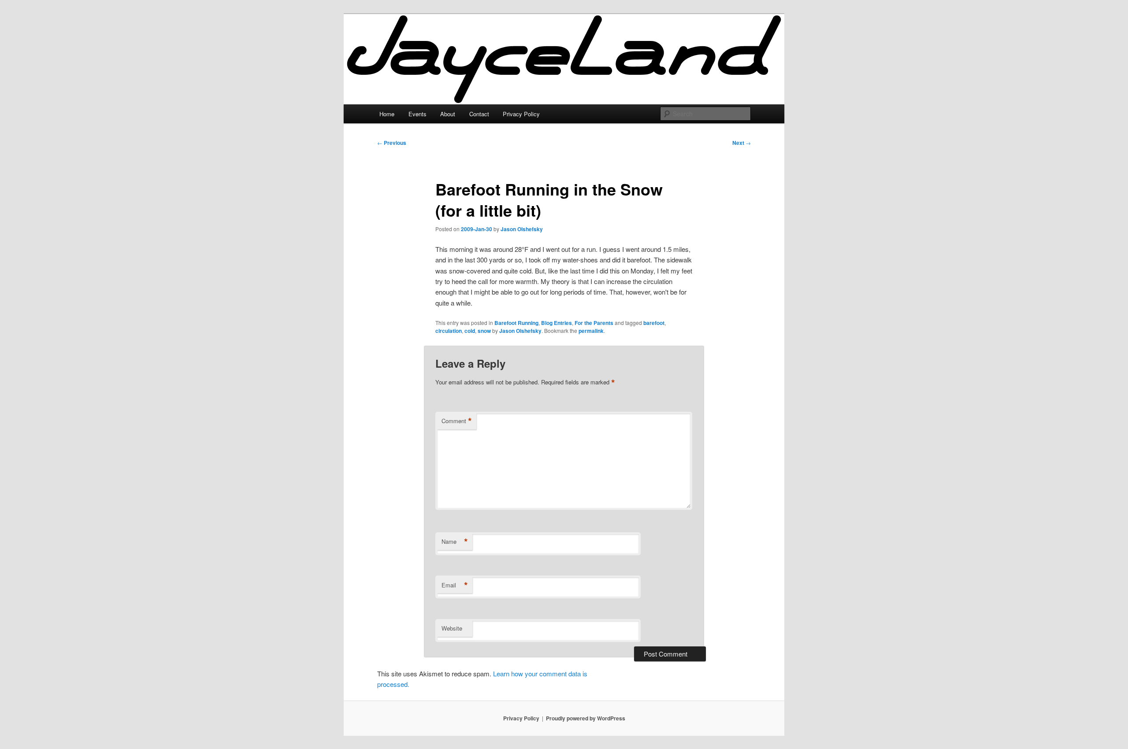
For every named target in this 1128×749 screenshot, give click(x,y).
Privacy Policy (521, 114)
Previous (391, 143)
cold (469, 331)
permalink (591, 331)
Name (455, 542)
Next (741, 143)
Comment (457, 421)
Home (386, 114)
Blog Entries (556, 323)
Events (417, 114)
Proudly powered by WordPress (585, 718)
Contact (479, 114)
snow (484, 331)
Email (455, 585)
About (447, 114)
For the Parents (594, 323)
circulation (448, 331)
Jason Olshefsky (522, 229)
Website (452, 628)
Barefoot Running (516, 323)
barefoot (653, 323)
